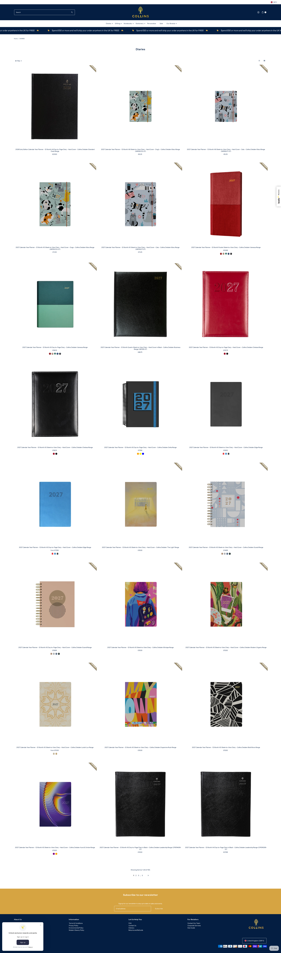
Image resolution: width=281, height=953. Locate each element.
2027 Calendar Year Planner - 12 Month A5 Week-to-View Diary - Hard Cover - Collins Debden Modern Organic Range (226, 647)
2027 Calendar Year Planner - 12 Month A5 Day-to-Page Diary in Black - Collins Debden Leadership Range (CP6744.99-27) (140, 848)
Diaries (108, 23)
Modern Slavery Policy (76, 930)
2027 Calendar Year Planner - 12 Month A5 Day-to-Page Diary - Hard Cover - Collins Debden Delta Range (140, 447)
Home (16, 38)
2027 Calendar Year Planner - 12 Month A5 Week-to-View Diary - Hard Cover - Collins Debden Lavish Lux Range (55, 747)
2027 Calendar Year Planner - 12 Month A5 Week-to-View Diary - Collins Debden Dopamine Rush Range (140, 747)
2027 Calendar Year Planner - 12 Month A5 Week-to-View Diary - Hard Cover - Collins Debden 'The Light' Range (140, 547)
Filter (18, 61)
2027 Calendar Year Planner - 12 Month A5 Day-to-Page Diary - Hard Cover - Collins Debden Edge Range (55, 547)
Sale (161, 23)
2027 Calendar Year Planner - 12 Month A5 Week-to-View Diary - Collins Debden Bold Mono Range (226, 747)
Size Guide (191, 928)
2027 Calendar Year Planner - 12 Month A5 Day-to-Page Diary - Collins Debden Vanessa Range (55, 347)
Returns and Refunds (136, 930)
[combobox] (44, 12)
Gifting (117, 23)
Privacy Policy (73, 926)
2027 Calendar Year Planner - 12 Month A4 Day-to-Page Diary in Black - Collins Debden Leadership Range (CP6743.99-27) (226, 848)
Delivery (131, 928)
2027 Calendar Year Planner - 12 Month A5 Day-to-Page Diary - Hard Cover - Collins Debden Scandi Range (55, 647)
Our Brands (171, 23)
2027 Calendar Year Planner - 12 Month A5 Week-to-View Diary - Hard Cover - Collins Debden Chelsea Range (55, 447)
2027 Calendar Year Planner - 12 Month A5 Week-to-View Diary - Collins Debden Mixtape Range (140, 647)
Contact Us (132, 926)
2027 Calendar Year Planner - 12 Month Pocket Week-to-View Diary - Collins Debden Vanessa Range (226, 247)
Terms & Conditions (76, 923)
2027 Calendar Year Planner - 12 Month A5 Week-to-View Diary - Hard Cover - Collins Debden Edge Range (226, 447)
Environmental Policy (76, 928)
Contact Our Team (193, 923)
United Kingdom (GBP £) (255, 941)
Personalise (151, 23)
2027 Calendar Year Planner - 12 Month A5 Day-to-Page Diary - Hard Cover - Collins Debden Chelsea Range (226, 347)
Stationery (140, 23)
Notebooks (128, 23)
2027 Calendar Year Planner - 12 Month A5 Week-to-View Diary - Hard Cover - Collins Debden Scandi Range (226, 547)
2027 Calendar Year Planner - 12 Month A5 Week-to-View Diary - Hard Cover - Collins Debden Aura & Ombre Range (55, 847)
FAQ (130, 923)
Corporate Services (194, 926)
